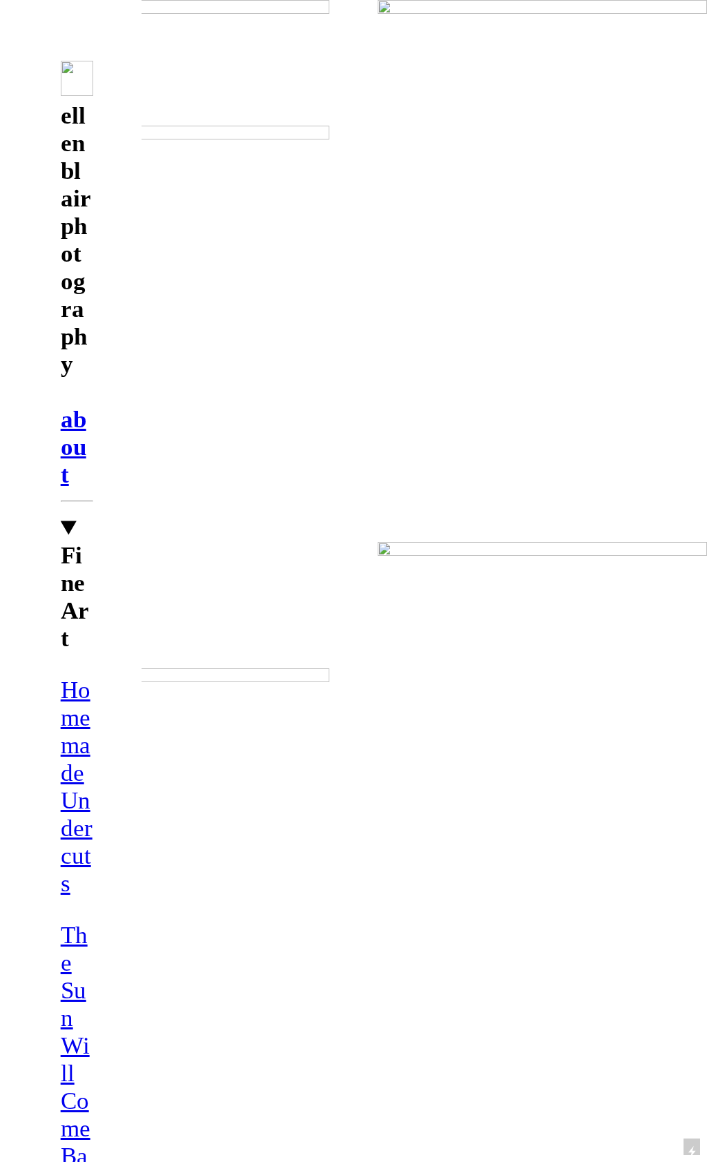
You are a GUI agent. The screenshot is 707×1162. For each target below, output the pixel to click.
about (73, 447)
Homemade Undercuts (77, 787)
